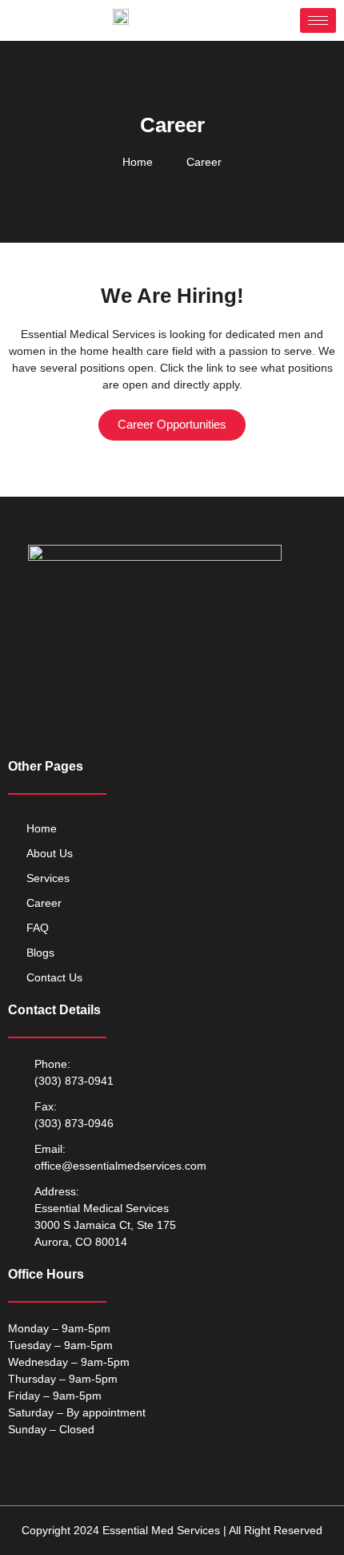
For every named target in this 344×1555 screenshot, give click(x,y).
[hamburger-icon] (318, 20)
